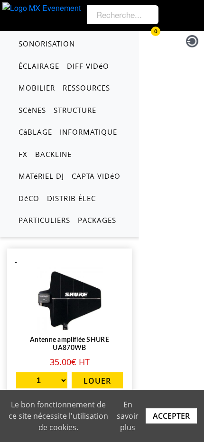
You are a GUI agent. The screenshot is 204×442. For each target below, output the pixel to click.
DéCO (29, 198)
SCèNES (32, 110)
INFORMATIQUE (88, 132)
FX (23, 154)
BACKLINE (53, 154)
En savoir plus (128, 416)
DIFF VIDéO (88, 66)
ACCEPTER (171, 416)
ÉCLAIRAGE (39, 66)
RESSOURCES (86, 87)
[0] (148, 39)
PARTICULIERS (44, 220)
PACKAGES (97, 220)
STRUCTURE (75, 110)
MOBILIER (37, 87)
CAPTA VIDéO (96, 176)
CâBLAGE (35, 132)
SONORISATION (47, 43)
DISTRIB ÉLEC (71, 198)
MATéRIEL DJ (41, 176)
